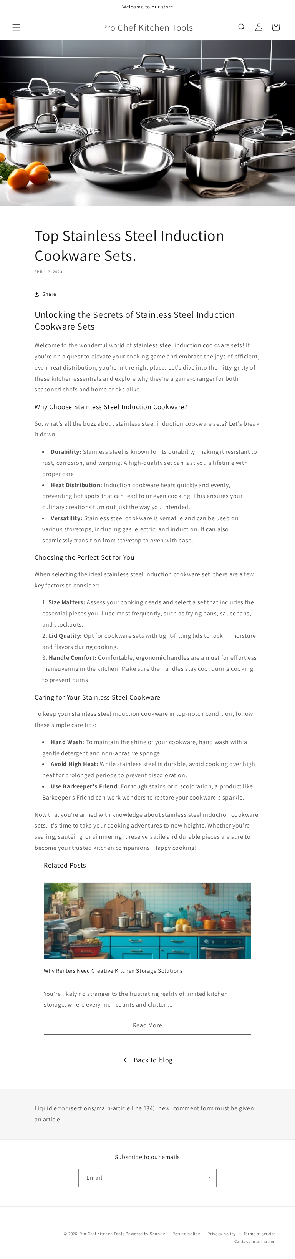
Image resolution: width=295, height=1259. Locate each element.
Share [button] (49, 293)
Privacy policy (221, 1233)
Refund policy (186, 1233)
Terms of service (260, 1233)
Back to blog (153, 1059)
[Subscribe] (207, 1178)
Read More (147, 1025)
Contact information (255, 1241)
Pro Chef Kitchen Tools (102, 1233)
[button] (16, 27)
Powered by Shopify (145, 1233)
